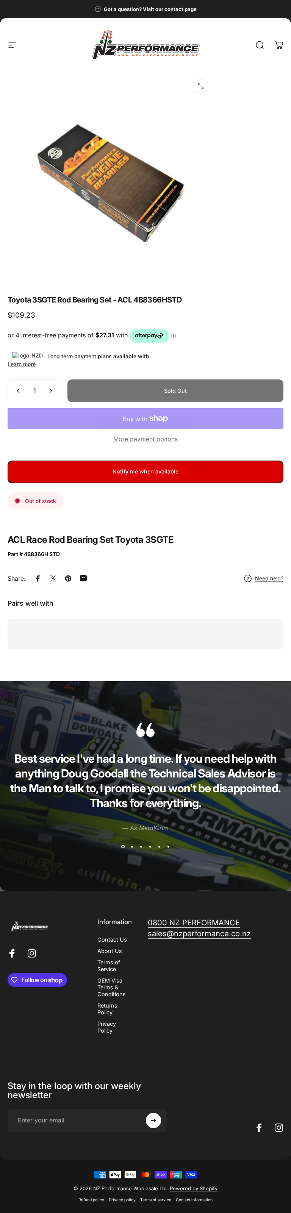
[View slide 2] (131, 846)
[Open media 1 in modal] (200, 86)
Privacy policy (122, 1199)
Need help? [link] (269, 578)
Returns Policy (107, 1009)
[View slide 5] (159, 846)
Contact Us (112, 939)
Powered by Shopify (193, 1188)
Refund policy (91, 1199)
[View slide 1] (122, 846)
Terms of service (155, 1199)
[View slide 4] (150, 846)
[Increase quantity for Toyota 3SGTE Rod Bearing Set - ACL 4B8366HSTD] (52, 391)
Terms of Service (108, 965)
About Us (109, 951)
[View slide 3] (141, 846)
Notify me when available (145, 471)
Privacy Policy (106, 1027)
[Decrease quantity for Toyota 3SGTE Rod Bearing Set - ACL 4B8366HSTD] (16, 391)
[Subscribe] (153, 1120)
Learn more (22, 364)
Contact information (194, 1199)
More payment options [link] (145, 439)
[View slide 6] (168, 846)
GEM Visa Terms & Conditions (111, 987)
